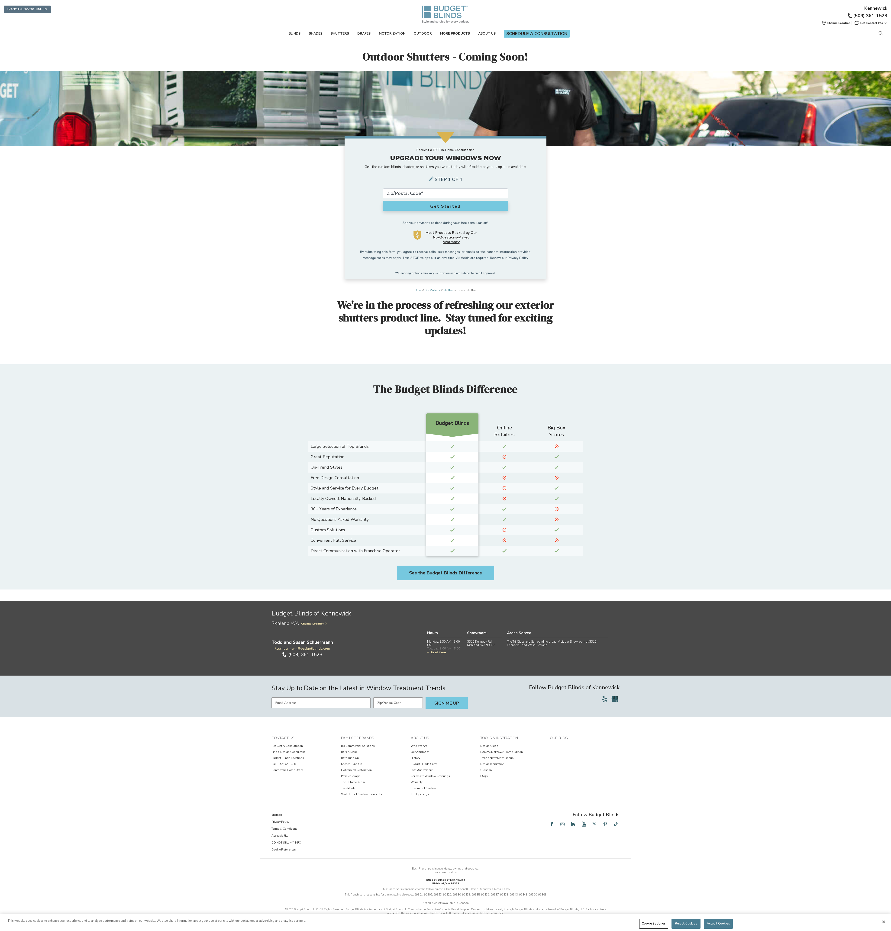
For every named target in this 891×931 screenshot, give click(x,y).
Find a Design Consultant (288, 752)
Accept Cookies (718, 923)
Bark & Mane (349, 752)
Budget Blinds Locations (287, 758)
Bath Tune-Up (350, 758)
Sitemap (276, 815)
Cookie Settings (654, 923)
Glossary (486, 770)
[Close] (883, 922)
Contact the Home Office (287, 770)
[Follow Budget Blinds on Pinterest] (605, 824)
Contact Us (282, 738)
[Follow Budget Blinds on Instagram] (562, 824)
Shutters (340, 33)
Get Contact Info (871, 23)
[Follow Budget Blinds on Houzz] (573, 824)
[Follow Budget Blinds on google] (615, 699)
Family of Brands (357, 738)
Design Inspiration (492, 764)
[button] (836, 23)
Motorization (392, 33)
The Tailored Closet (353, 782)
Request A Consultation (287, 746)
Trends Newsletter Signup (497, 758)
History (415, 758)
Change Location (312, 623)
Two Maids (348, 788)
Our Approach (420, 752)
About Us (487, 33)
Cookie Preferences (283, 849)
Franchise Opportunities (27, 9)
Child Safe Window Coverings (430, 776)
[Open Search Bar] (880, 33)
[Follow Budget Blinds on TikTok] (616, 824)
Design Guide (489, 746)
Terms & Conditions (284, 829)
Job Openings (420, 794)
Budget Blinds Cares (424, 764)
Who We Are (419, 746)
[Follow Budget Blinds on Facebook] (551, 824)
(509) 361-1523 (870, 16)
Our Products (432, 290)
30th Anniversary (422, 770)
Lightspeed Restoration (356, 770)
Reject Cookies (686, 923)
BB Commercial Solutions (358, 746)
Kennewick (875, 8)
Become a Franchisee (424, 788)
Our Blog (559, 738)
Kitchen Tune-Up (351, 764)
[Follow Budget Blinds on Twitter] (594, 824)
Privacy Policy (518, 258)
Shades (315, 33)
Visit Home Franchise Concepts (361, 794)
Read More (438, 652)
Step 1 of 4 (448, 179)
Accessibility (279, 836)
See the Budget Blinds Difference (445, 573)
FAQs (484, 776)
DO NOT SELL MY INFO (286, 842)
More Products (455, 33)
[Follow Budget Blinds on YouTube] (584, 824)
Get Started (445, 206)
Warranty (417, 782)
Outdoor (423, 33)
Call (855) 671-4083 (284, 764)
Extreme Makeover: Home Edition (501, 752)
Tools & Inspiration (499, 738)
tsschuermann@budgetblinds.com (302, 648)
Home (418, 290)
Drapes (364, 33)
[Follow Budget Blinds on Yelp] (604, 699)
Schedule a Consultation (536, 34)
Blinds (294, 33)
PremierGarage (350, 776)
